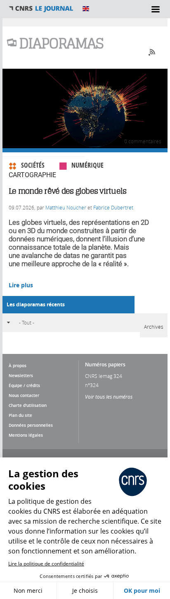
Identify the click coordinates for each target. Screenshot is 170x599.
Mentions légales (26, 435)
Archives (153, 326)
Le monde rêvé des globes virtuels (67, 191)
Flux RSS (150, 52)
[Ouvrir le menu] (155, 9)
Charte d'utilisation (28, 405)
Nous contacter (24, 395)
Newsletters (21, 375)
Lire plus (21, 285)
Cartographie (32, 175)
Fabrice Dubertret (113, 207)
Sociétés (33, 165)
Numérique (87, 165)
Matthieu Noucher (65, 207)
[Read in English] (86, 8)
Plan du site (20, 415)
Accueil (41, 8)
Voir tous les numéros (108, 396)
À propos (17, 365)
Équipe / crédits (24, 385)
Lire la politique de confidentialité (46, 563)
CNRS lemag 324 (103, 376)
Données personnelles (31, 425)
